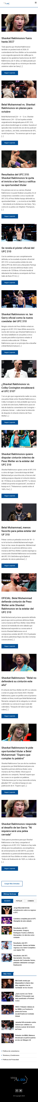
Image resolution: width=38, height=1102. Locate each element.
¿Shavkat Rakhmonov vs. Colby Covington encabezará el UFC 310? (17, 388)
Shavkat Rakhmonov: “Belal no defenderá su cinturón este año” (18, 681)
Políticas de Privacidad (11, 1059)
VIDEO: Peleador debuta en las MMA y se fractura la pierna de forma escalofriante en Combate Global (24, 1011)
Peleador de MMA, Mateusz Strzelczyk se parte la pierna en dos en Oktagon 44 (25, 1037)
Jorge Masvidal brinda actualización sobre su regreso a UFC (24, 910)
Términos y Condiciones (11, 1055)
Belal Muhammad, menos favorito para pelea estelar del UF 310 (18, 531)
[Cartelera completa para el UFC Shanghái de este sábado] (6, 920)
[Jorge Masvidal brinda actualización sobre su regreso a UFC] (6, 910)
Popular (19, 901)
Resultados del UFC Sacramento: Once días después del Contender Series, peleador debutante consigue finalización (24, 960)
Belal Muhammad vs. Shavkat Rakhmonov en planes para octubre (18, 108)
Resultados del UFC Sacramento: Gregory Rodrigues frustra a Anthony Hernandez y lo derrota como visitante (23, 932)
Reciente (7, 901)
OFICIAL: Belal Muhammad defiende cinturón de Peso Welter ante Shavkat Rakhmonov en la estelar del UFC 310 (17, 605)
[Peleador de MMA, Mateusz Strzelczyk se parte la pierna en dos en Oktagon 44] (7, 1038)
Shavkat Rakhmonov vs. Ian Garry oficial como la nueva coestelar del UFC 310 (17, 318)
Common (31, 901)
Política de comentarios (11, 1051)
